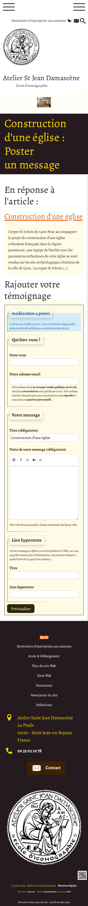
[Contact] (76, 21)
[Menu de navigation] (9, 7)
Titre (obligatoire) (24, 430)
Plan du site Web (44, 665)
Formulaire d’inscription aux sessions (38, 20)
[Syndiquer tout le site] (44, 637)
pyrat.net (31, 891)
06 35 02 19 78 (29, 751)
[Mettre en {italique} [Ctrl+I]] (20, 459)
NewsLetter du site (44, 695)
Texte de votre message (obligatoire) (38, 449)
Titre (13, 567)
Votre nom (18, 355)
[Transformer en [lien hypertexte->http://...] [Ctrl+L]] (27, 459)
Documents (44, 685)
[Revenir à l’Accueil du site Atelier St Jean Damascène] (21, 46)
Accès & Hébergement (44, 656)
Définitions (44, 704)
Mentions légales (67, 885)
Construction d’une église (43, 216)
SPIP (69, 891)
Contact (53, 767)
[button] (69, 21)
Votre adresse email (25, 374)
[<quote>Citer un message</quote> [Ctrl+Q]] (34, 459)
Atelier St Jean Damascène (41, 80)
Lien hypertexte (22, 586)
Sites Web (44, 675)
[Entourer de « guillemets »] (40, 459)
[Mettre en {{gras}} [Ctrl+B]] (13, 459)
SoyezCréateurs (50, 891)
